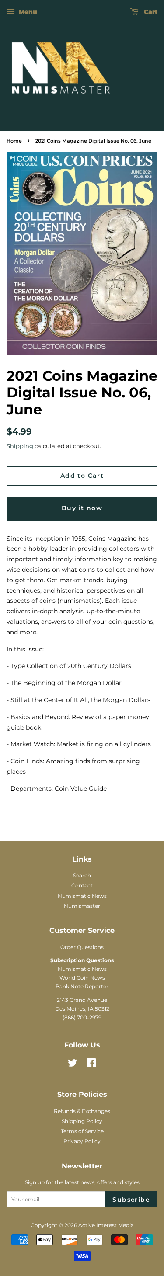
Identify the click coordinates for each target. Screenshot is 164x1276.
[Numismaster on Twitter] (72, 1064)
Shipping (20, 445)
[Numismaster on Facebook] (91, 1064)
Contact (82, 885)
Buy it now (82, 508)
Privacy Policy (82, 1141)
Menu (27, 12)
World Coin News (82, 977)
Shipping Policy (82, 1121)
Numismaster (82, 906)
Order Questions (82, 947)
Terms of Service (82, 1131)
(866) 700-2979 (82, 1017)
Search (82, 875)
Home (14, 141)
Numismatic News (82, 896)
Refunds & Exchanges (82, 1111)
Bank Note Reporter (82, 986)
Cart (149, 12)
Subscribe (131, 1199)
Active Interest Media (106, 1225)
